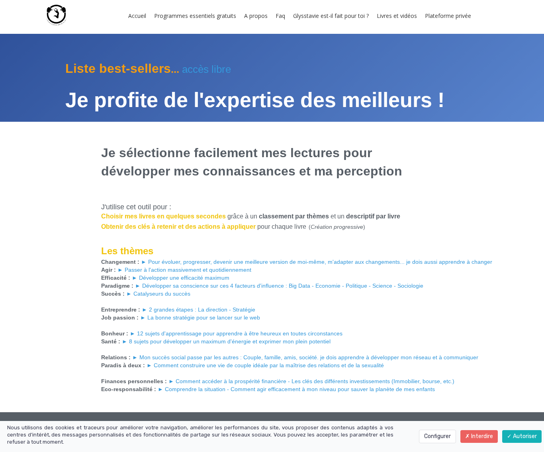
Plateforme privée (448, 15)
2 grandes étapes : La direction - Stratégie (202, 309)
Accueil (137, 15)
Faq (280, 15)
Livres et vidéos (397, 15)
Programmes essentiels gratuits (195, 15)
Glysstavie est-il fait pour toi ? (331, 15)
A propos (256, 15)
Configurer (437, 436)
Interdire (481, 436)
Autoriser (524, 436)
